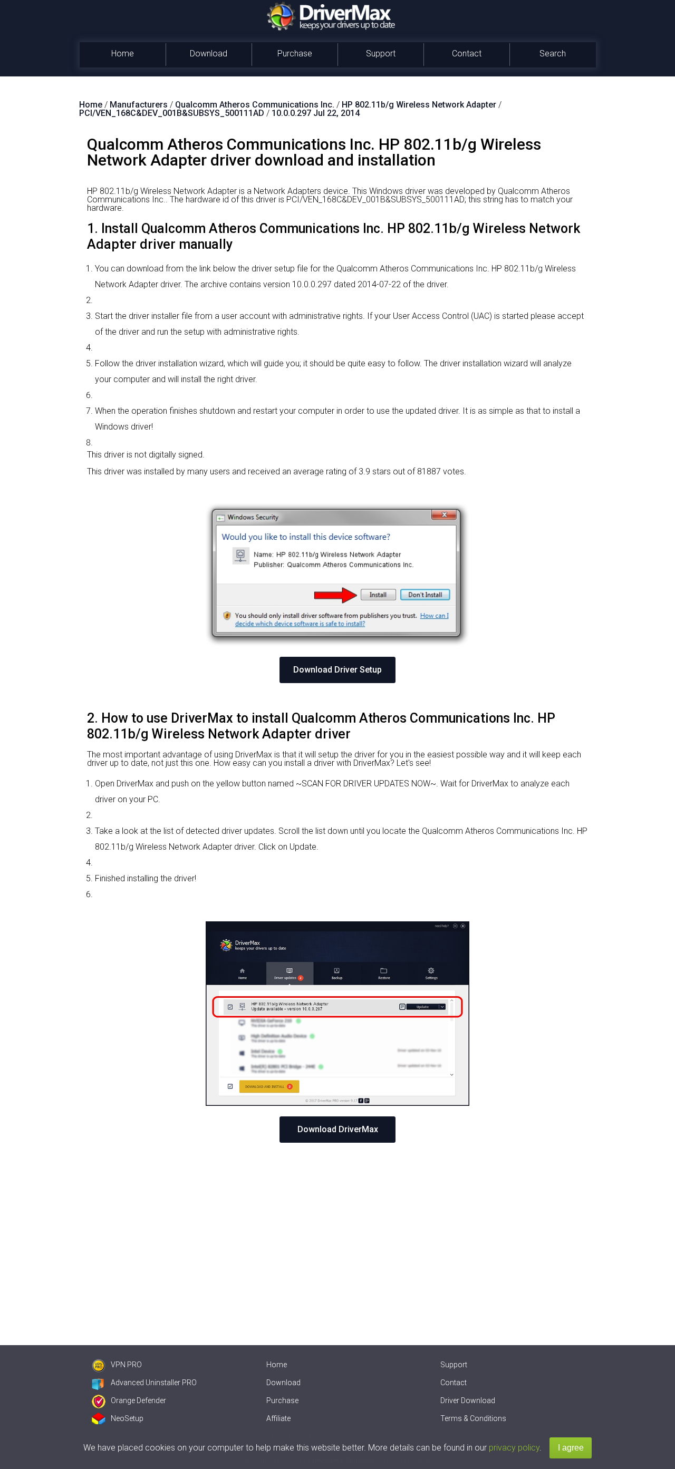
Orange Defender (138, 1400)
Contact (466, 53)
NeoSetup (127, 1418)
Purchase (294, 53)
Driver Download (467, 1400)
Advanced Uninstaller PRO (154, 1382)
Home (122, 53)
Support (381, 53)
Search (552, 53)
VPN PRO (126, 1364)
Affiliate (278, 1418)
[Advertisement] (337, 1232)
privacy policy (514, 1448)
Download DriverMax (337, 1129)
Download (208, 53)
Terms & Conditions (473, 1418)
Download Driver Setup (337, 670)
